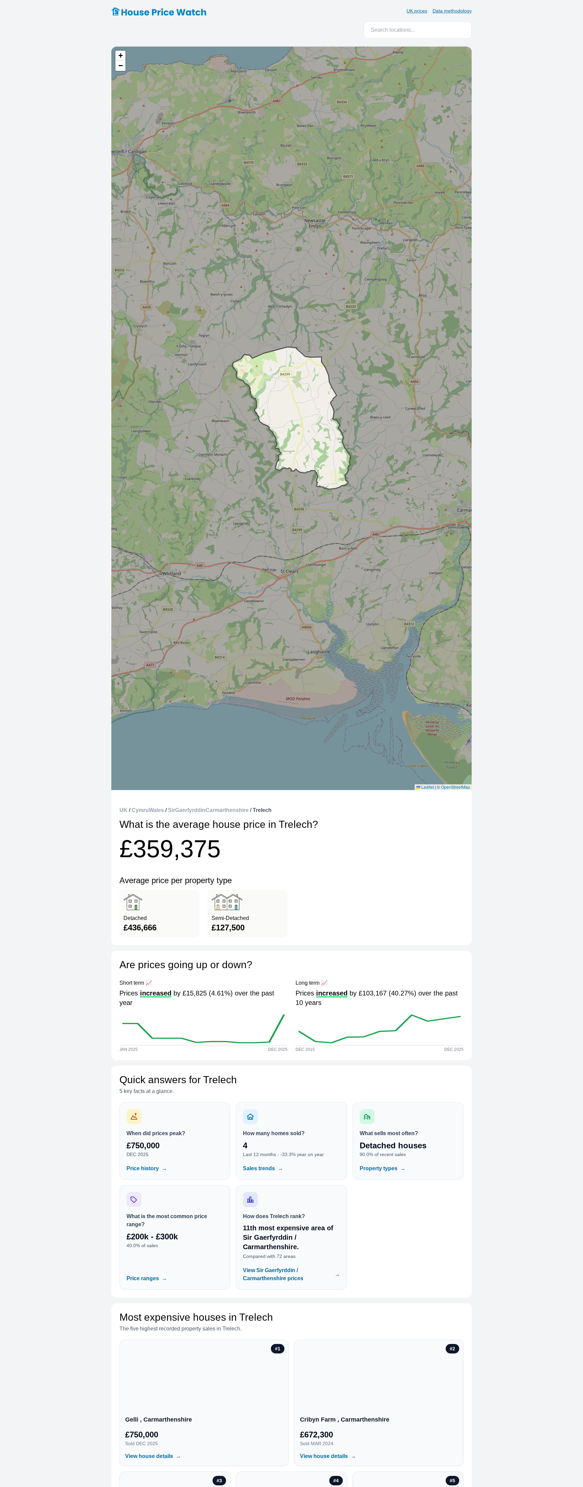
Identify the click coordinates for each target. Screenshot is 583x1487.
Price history (147, 1168)
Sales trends (263, 1168)
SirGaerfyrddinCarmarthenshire (208, 810)
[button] (120, 56)
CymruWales (148, 810)
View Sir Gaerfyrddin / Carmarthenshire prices (291, 1274)
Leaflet (427, 787)
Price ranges (147, 1278)
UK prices (417, 10)
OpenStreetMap (455, 787)
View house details (153, 1456)
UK (123, 810)
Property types (383, 1168)
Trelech (262, 810)
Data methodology (452, 10)
